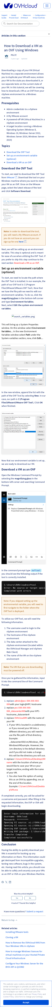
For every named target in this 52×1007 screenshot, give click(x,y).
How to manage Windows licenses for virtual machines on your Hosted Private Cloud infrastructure (25, 955)
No (30, 898)
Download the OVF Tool (18, 152)
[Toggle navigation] (46, 5)
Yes (17, 898)
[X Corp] (6, 882)
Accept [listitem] (26, 1002)
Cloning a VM (12, 937)
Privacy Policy (37, 994)
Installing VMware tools (17, 931)
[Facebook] (3, 882)
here (21, 241)
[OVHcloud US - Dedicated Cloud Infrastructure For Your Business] (21, 5)
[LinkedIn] (10, 882)
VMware (10, 177)
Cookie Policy (8, 996)
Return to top (8, 920)
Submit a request (34, 911)
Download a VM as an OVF (19, 162)
